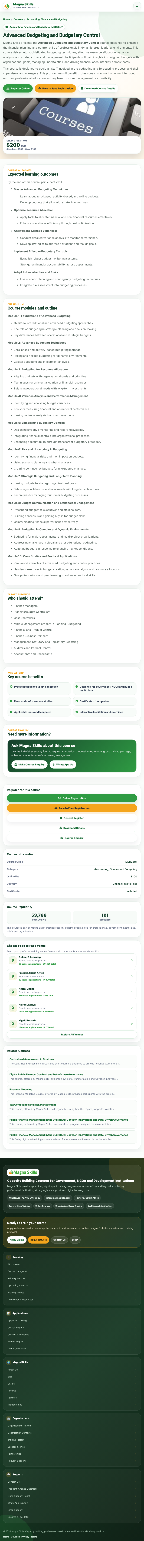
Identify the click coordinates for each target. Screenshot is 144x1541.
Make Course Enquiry (31, 764)
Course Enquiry (73, 837)
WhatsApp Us (64, 764)
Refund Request (16, 1341)
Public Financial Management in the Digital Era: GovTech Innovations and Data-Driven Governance (68, 1119)
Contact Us (59, 1239)
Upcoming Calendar (18, 1285)
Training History (16, 1440)
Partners (12, 1397)
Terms (34, 1536)
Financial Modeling (20, 1089)
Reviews (12, 1390)
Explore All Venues (72, 1034)
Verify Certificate (17, 1348)
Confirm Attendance (18, 1334)
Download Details (74, 827)
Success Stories (16, 1447)
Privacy (25, 1536)
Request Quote (39, 1239)
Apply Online (17, 1239)
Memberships (15, 1404)
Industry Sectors (16, 1278)
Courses (18, 19)
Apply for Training (17, 1320)
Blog (10, 1376)
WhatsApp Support (18, 1503)
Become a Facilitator (18, 1517)
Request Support (17, 1461)
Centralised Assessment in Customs (31, 1059)
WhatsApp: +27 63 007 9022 (24, 1197)
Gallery (11, 1383)
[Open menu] (137, 5)
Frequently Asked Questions (23, 1488)
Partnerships (14, 1454)
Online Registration (74, 798)
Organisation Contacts (20, 1433)
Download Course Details (99, 88)
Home (6, 19)
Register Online (20, 88)
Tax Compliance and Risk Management (32, 1104)
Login (75, 1239)
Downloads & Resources (20, 1299)
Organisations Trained (19, 1425)
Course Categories (18, 1271)
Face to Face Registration (57, 88)
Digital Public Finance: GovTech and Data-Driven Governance (46, 1074)
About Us (13, 1369)
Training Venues (16, 1292)
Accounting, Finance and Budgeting (47, 19)
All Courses (14, 1264)
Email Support (15, 1510)
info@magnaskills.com (58, 1197)
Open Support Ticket (19, 1496)
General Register (74, 817)
